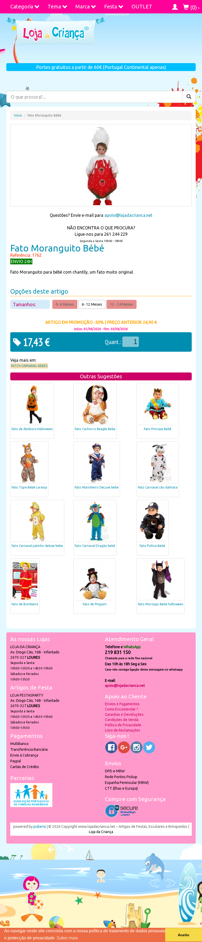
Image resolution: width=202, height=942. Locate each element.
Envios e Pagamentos (122, 704)
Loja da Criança (101, 832)
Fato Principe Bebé (157, 429)
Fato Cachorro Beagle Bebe (95, 429)
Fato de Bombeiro (25, 604)
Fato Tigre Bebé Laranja (29, 487)
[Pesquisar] (189, 97)
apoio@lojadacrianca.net (128, 215)
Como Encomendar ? (121, 709)
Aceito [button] (183, 935)
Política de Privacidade (123, 725)
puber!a (39, 826)
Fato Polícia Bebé (152, 545)
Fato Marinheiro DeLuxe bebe (97, 487)
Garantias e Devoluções (124, 714)
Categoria (21, 6)
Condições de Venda (121, 720)
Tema (54, 6)
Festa (110, 6)
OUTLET (142, 6)
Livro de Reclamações (122, 730)
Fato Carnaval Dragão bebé (95, 545)
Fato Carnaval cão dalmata (158, 487)
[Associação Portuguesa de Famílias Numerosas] (31, 806)
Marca (82, 6)
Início (18, 115)
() (193, 7)
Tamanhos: (25, 304)
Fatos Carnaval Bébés (29, 365)
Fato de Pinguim (95, 604)
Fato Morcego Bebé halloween (160, 604)
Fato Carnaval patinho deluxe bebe (37, 545)
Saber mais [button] (67, 938)
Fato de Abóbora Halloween (32, 429)
